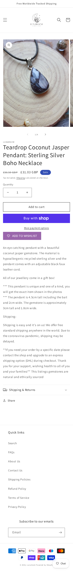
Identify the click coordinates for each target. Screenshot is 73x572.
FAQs (11, 452)
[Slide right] (45, 134)
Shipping (20, 178)
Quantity (8, 184)
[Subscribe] (60, 532)
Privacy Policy (17, 507)
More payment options (36, 227)
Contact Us (15, 470)
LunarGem (31, 565)
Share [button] (11, 400)
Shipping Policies (19, 479)
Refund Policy (17, 488)
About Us (14, 461)
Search (12, 443)
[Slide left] (27, 134)
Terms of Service (18, 498)
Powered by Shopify (44, 565)
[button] (5, 19)
